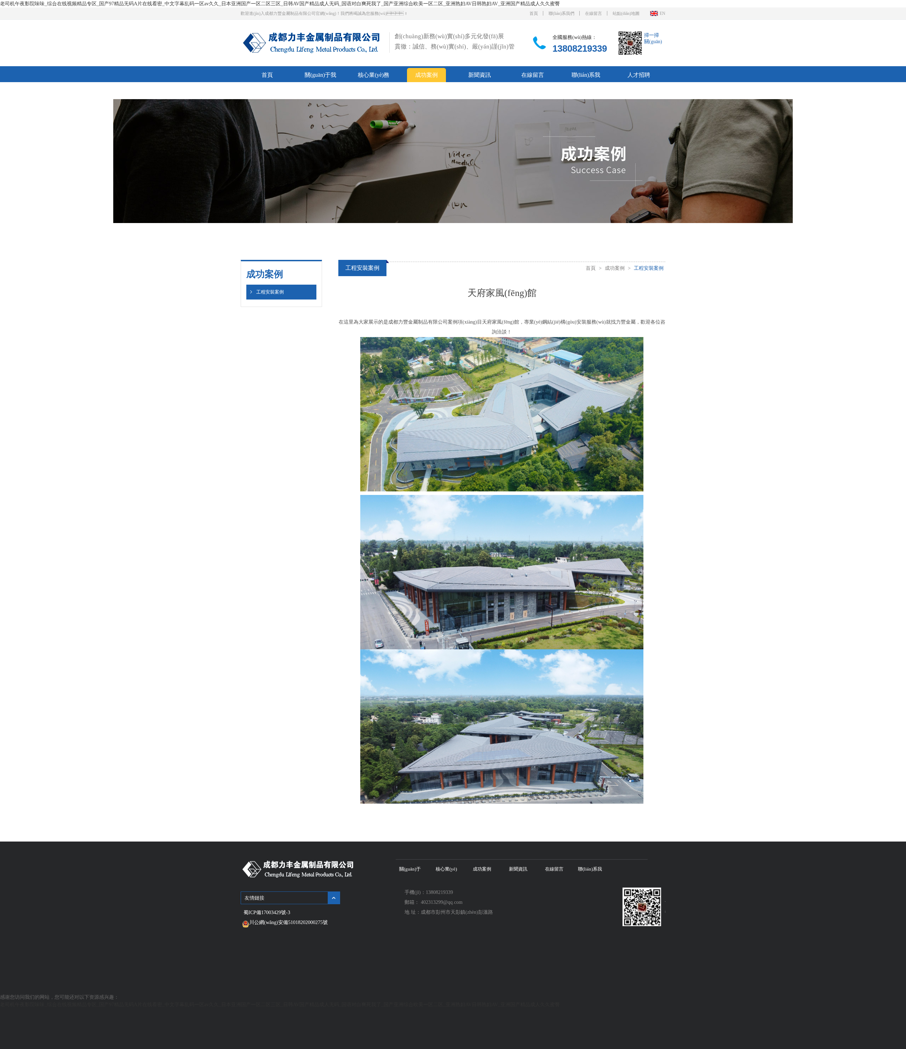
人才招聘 (638, 75)
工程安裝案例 (270, 292)
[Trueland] (298, 877)
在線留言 (593, 13)
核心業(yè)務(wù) (373, 77)
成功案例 (426, 75)
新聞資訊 (479, 75)
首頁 (533, 13)
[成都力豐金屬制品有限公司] (312, 53)
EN (662, 13)
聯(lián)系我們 (561, 13)
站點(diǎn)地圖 (626, 13)
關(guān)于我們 (320, 77)
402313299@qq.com (442, 902)
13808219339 (579, 48)
